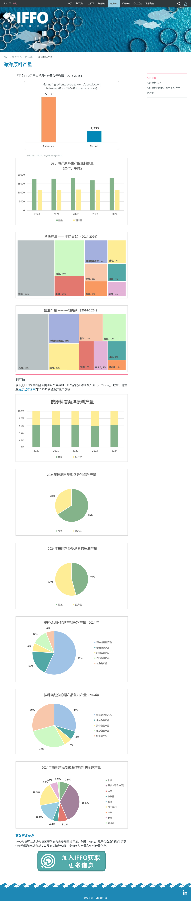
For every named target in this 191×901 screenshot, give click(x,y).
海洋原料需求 (154, 82)
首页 (6, 57)
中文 (15, 3)
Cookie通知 (101, 897)
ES (10, 3)
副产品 (150, 92)
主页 (70, 3)
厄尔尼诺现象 (26, 389)
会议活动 (138, 3)
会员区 (91, 3)
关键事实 (102, 3)
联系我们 (149, 3)
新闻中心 (126, 3)
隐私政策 (88, 897)
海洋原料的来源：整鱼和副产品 (163, 87)
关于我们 (80, 3)
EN (5, 3)
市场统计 (30, 57)
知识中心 (114, 3)
